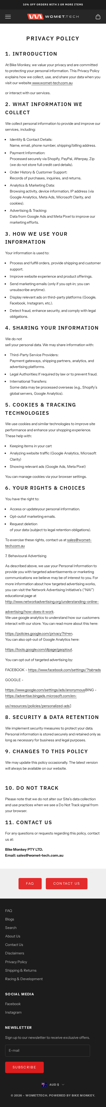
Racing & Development (24, 979)
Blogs (9, 919)
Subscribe (24, 1067)
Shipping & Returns (21, 970)
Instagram (13, 1012)
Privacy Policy (16, 962)
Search (10, 927)
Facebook (13, 1003)
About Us (12, 936)
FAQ (30, 883)
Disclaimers (14, 953)
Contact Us (66, 883)
